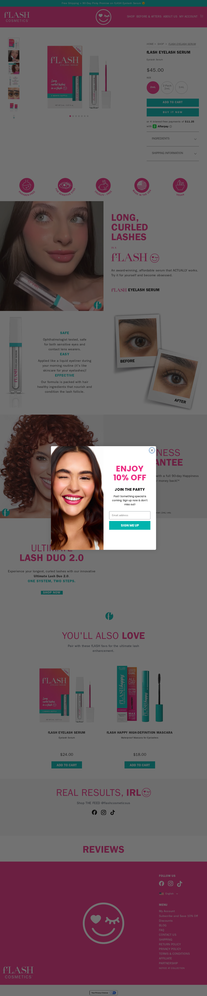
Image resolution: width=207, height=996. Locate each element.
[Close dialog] (152, 450)
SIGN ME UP (130, 525)
